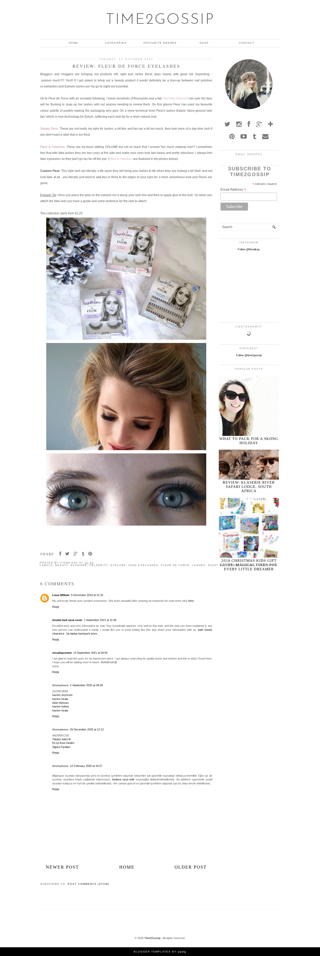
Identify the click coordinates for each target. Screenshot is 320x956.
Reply (55, 606)
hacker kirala (60, 698)
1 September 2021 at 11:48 (100, 620)
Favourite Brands (160, 42)
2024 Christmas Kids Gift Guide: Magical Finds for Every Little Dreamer (248, 565)
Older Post (190, 867)
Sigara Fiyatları (61, 746)
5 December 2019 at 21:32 (87, 595)
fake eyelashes (143, 565)
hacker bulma (60, 706)
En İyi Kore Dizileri (63, 742)
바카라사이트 (109, 662)
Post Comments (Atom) (88, 884)
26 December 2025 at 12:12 (87, 729)
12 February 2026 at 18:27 (86, 765)
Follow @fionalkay (249, 249)
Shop (204, 42)
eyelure (118, 565)
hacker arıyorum (62, 694)
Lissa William (61, 595)
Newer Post (62, 867)
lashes (199, 565)
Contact (246, 42)
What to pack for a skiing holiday (248, 441)
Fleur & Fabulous (52, 147)
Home (73, 42)
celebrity (99, 565)
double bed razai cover (67, 620)
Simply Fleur (49, 128)
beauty (61, 565)
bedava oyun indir (123, 779)
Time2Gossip (160, 19)
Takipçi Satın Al (61, 739)
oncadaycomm (62, 652)
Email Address (233, 189)
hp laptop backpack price (81, 633)
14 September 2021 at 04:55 (90, 652)
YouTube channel (175, 98)
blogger (79, 565)
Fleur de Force (175, 565)
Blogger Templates (152, 951)
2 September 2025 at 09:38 (86, 685)
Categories (116, 42)
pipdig (182, 951)
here (191, 600)
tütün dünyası (60, 702)
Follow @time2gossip (249, 355)
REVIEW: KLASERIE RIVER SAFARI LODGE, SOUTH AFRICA (249, 486)
